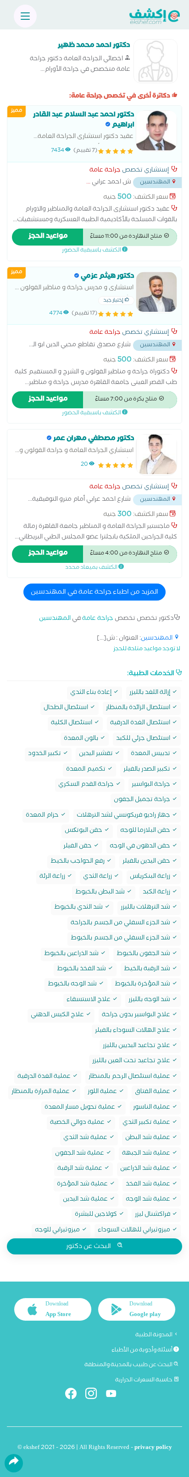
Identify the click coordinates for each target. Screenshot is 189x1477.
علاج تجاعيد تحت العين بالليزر (132, 1061)
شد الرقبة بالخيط (148, 969)
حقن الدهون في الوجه (141, 847)
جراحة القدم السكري (86, 785)
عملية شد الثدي (86, 1138)
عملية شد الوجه (149, 1200)
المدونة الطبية (154, 1335)
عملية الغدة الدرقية (44, 1077)
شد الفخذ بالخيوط (82, 969)
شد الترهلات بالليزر (146, 908)
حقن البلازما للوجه (146, 831)
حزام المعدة (43, 816)
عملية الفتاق (153, 1092)
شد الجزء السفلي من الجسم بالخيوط (121, 938)
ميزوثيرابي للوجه (58, 1230)
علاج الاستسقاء (89, 1000)
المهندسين (55, 619)
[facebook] (74, 1395)
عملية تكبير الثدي (147, 1123)
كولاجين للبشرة (96, 1215)
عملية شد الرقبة (80, 1169)
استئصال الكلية (72, 723)
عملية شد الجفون (80, 1154)
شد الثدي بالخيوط (79, 908)
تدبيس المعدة (151, 754)
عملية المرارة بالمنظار (41, 1092)
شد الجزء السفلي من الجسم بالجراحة (121, 923)
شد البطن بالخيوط (100, 892)
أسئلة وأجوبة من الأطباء (142, 1350)
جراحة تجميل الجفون (143, 800)
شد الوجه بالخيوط (73, 984)
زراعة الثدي (98, 877)
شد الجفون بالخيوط (144, 954)
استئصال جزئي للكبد (144, 739)
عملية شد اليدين (86, 1200)
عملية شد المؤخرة (83, 1184)
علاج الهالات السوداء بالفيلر (133, 1031)
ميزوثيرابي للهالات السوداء (135, 1230)
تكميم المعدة (86, 770)
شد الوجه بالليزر (150, 1000)
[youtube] (115, 1395)
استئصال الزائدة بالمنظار (139, 708)
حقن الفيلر (78, 847)
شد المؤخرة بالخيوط (143, 984)
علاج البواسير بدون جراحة (137, 1015)
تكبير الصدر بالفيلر (147, 770)
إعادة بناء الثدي (91, 693)
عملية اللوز (103, 1092)
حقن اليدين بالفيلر (147, 862)
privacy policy (153, 1448)
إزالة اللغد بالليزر (150, 693)
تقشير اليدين (96, 754)
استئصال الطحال (66, 708)
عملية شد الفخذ (149, 1184)
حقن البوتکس (84, 831)
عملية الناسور (152, 1108)
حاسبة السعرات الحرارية (144, 1380)
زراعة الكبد (157, 892)
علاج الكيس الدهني (58, 1015)
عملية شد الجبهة (147, 1154)
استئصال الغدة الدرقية (141, 723)
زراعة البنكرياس (151, 877)
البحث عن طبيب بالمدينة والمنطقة (128, 1365)
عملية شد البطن (148, 1138)
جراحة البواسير (152, 785)
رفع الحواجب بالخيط (78, 862)
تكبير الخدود (45, 754)
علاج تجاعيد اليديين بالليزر (137, 1046)
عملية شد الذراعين (146, 1169)
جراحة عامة (105, 171)
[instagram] (94, 1395)
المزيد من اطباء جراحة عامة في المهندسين (94, 593)
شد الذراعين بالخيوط (72, 954)
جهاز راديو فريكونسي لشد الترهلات (124, 816)
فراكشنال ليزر (153, 1215)
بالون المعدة (82, 739)
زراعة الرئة (53, 877)
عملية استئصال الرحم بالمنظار (130, 1077)
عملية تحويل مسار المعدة (80, 1108)
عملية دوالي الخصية (78, 1123)
